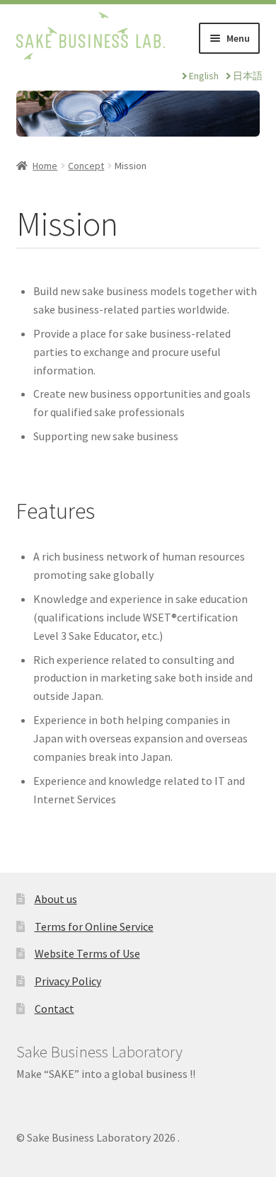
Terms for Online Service (94, 926)
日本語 (248, 75)
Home (45, 165)
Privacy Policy (68, 981)
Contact (54, 1008)
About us (56, 899)
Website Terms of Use (87, 953)
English (204, 75)
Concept (86, 165)
